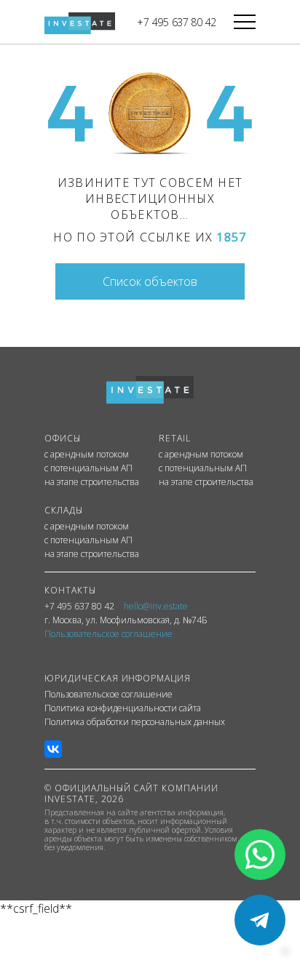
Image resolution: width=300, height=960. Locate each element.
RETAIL (175, 438)
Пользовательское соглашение (108, 694)
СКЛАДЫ (63, 510)
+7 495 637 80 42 (176, 22)
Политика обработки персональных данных (134, 722)
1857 (231, 237)
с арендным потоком (86, 454)
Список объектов (150, 281)
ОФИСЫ (62, 438)
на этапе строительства (91, 482)
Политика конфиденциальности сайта (122, 708)
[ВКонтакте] (53, 749)
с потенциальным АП (88, 468)
